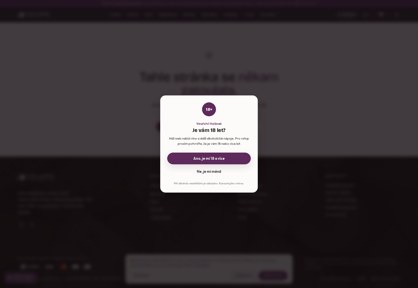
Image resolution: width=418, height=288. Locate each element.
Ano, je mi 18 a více (209, 158)
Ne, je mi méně (209, 171)
